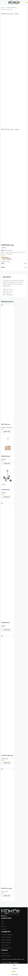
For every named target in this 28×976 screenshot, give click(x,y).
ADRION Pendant (5, 456)
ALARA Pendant (5, 489)
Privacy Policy (4, 953)
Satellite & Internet (6, 942)
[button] (6, 431)
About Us (3, 926)
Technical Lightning (6, 947)
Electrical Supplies (6, 937)
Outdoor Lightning (6, 939)
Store (2, 923)
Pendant (3, 459)
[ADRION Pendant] (7, 444)
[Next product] (6, 11)
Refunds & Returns (6, 955)
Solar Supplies (5, 945)
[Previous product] (2, 11)
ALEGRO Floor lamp (6, 888)
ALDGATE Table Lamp (7, 755)
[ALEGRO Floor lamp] (7, 826)
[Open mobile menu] (1, 2)
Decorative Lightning (6, 934)
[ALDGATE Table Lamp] (7, 693)
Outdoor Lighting (11, 7)
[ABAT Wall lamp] (7, 362)
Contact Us (4, 929)
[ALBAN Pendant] (7, 560)
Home (3, 7)
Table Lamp (4, 758)
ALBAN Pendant (5, 622)
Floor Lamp (4, 891)
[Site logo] (14, 2)
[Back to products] (4, 11)
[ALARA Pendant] (7, 476)
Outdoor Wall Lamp (6, 9)
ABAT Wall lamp (5, 424)
